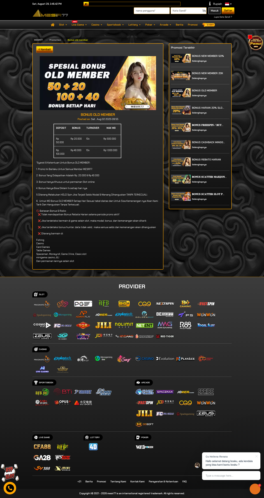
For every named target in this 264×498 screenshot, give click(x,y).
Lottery (133, 24)
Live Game (78, 24)
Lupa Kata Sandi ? (223, 16)
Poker (148, 24)
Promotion (55, 39)
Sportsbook (114, 24)
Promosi (193, 24)
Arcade (164, 24)
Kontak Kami (137, 481)
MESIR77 (38, 39)
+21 (79, 481)
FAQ (184, 481)
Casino (95, 24)
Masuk (215, 10)
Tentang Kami (118, 481)
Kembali (45, 49)
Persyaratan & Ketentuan (163, 481)
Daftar (228, 10)
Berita (179, 24)
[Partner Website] (256, 42)
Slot (61, 24)
